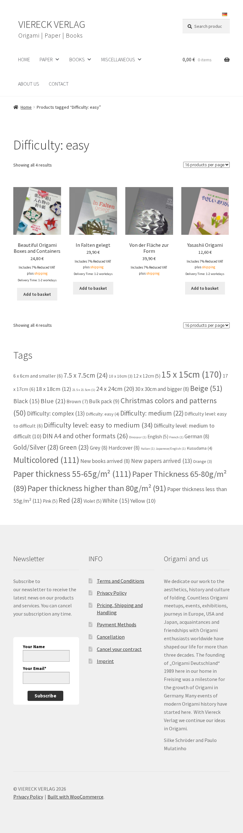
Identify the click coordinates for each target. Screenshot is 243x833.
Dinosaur (137, 437)
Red (71, 500)
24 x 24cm (115, 389)
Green (74, 447)
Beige (206, 388)
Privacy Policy (112, 593)
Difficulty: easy (102, 414)
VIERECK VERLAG (51, 24)
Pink (50, 501)
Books (77, 59)
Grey (99, 447)
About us (28, 84)
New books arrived (105, 461)
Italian (148, 449)
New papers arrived (161, 461)
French (176, 437)
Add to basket (37, 294)
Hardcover (124, 447)
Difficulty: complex (56, 413)
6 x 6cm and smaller (38, 376)
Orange (202, 461)
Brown (77, 401)
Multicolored (46, 459)
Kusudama (199, 448)
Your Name (34, 646)
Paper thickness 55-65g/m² (72, 473)
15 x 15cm (191, 374)
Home (26, 107)
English (157, 437)
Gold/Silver (36, 447)
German (196, 436)
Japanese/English (171, 449)
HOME (24, 59)
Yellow (143, 500)
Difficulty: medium (152, 413)
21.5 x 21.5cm (83, 390)
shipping (40, 273)
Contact (59, 84)
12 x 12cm (147, 376)
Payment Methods (116, 624)
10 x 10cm (121, 376)
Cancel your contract (119, 649)
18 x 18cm (53, 388)
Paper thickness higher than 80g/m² (97, 488)
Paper (46, 59)
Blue (52, 401)
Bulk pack (104, 401)
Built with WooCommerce (75, 796)
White (116, 500)
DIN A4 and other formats (85, 436)
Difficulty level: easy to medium (98, 425)
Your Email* (34, 668)
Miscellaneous (118, 59)
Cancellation (111, 637)
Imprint (105, 661)
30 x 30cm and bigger (162, 389)
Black (26, 401)
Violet (93, 501)
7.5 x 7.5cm (86, 375)
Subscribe (45, 696)
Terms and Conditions (120, 581)
